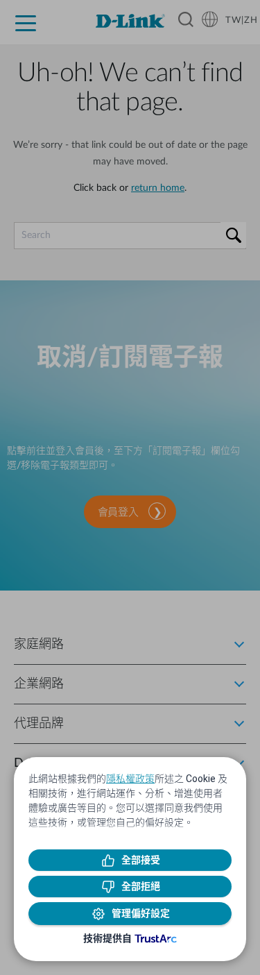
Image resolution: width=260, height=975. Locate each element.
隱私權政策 (130, 778)
